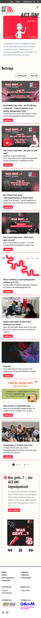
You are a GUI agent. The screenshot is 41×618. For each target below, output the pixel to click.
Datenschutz (25, 575)
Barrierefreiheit (26, 577)
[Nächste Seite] (27, 464)
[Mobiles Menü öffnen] (38, 7)
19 (24, 464)
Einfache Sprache (27, 2)
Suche (11, 2)
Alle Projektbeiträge (8, 577)
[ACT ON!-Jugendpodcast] (34, 1)
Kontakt (18, 2)
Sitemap (4, 575)
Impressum (24, 572)
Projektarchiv (6, 580)
